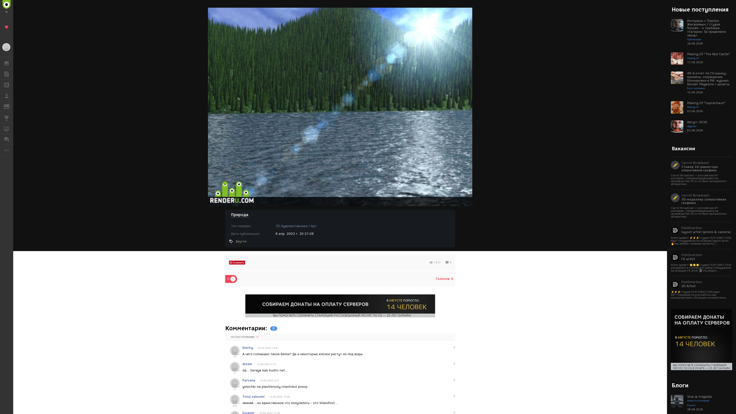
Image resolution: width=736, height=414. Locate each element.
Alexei (247, 364)
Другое (241, 241)
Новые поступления (700, 9)
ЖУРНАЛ (9, 106)
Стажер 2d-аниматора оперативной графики (699, 168)
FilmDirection (691, 228)
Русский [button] (8, 150)
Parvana (248, 380)
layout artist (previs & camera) (706, 232)
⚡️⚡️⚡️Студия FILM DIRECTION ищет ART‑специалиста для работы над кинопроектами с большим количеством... (700, 295)
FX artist (688, 259)
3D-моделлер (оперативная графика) (703, 201)
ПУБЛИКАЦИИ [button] (6, 74)
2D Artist (688, 286)
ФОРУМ (6, 139)
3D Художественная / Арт (296, 226)
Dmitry (247, 348)
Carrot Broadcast (695, 163)
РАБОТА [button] (6, 95)
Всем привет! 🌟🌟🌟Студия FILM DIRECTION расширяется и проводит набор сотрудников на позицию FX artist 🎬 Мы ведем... (701, 268)
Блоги (680, 385)
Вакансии (683, 148)
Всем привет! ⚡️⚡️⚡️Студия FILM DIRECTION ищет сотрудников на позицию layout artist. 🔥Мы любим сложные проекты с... (701, 241)
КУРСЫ (6, 128)
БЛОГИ (6, 85)
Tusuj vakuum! (253, 396)
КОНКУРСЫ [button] (6, 117)
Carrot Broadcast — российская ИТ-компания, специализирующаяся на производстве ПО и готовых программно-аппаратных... (699, 180)
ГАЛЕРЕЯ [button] (6, 63)
